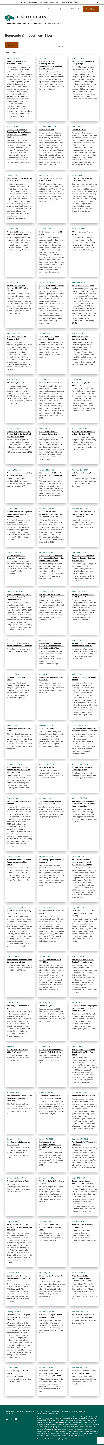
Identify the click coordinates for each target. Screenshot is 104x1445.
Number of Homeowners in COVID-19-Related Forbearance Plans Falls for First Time (51, 645)
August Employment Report (83, 285)
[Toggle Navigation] (97, 20)
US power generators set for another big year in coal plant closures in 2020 (18, 769)
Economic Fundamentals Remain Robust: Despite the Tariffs (50, 1227)
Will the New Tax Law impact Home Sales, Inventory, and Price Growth (18, 1317)
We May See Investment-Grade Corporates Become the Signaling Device (19, 597)
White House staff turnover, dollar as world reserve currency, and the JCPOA (82, 1278)
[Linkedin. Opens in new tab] (6, 1419)
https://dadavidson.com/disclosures (47, 1413)
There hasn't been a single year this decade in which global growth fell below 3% (84, 1008)
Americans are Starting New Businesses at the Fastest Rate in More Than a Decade (51, 558)
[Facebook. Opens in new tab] (11, 1419)
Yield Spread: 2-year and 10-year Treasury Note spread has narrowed (19, 1227)
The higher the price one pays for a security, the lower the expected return (83, 514)
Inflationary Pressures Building (84, 1096)
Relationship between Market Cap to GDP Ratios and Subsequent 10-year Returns (51, 1373)
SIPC (48, 1418)
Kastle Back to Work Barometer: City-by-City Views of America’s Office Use (51, 514)
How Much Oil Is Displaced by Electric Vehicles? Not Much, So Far (83, 1052)
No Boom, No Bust (46, 130)
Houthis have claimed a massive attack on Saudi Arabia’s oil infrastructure (82, 862)
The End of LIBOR (79, 130)
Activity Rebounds (46, 728)
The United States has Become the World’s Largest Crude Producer (19, 1098)
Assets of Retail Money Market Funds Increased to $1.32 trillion (19, 862)
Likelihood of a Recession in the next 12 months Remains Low (18, 1278)
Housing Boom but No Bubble (51, 383)
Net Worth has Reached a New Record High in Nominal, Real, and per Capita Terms (19, 434)
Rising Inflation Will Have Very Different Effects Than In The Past (51, 475)
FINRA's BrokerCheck (70, 2)
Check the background (29, 2)
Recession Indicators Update (18, 1181)
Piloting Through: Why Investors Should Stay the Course (17, 288)
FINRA (44, 1418)
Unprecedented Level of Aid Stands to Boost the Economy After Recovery (84, 558)
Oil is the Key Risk (46, 767)
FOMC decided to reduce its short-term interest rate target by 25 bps (83, 913)
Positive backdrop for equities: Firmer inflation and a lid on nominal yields (19, 514)
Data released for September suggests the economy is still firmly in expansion (83, 803)
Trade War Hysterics (47, 1006)
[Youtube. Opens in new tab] (16, 1419)
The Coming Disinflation (16, 383)
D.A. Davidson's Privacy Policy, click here (57, 1439)
